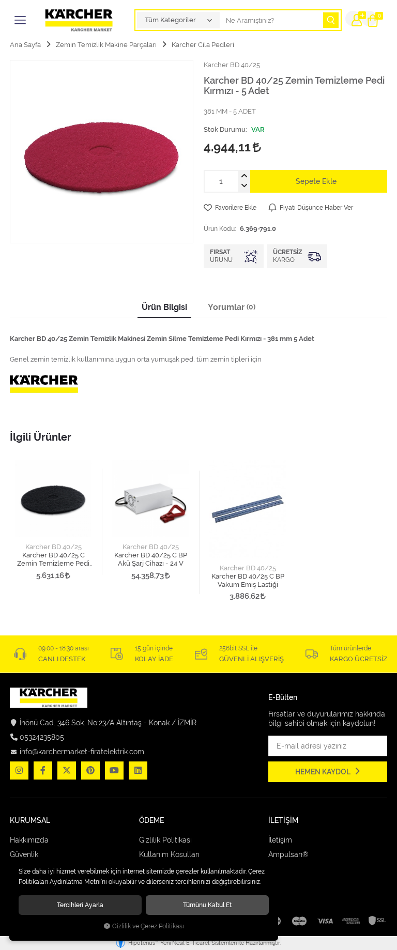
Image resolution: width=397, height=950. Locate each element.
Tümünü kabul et (207, 905)
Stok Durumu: (225, 129)
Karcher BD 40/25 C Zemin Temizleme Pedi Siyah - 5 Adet (53, 559)
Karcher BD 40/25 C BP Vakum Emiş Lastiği (247, 580)
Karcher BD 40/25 (53, 547)
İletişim (280, 840)
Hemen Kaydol (323, 772)
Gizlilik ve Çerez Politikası (148, 926)
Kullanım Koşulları (169, 854)
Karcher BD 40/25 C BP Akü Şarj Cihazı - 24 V (150, 559)
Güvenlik (24, 854)
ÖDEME (151, 820)
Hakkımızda (29, 840)
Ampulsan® (288, 854)
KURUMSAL (30, 820)
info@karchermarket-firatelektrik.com (82, 751)
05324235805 (42, 737)
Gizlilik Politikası (165, 840)
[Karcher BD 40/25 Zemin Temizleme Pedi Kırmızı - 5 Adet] (101, 151)
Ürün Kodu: (220, 228)
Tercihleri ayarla (80, 905)
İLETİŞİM (283, 820)
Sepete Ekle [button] (316, 181)
